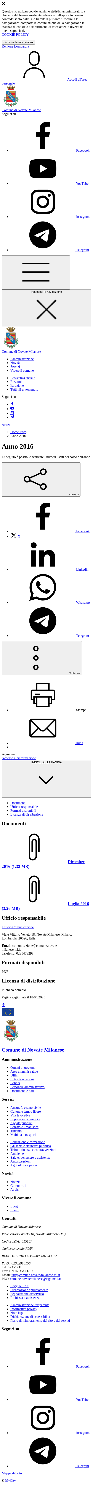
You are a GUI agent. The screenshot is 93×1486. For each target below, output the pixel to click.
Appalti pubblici (21, 1123)
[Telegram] (12, 417)
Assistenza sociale (22, 378)
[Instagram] (12, 413)
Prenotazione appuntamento (29, 1290)
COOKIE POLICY (15, 34)
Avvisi (14, 1189)
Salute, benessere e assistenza (30, 1157)
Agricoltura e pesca (23, 1165)
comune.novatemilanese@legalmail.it (35, 1279)
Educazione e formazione (27, 1142)
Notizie (15, 1182)
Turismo (16, 1131)
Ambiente (17, 1153)
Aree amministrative (24, 1071)
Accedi (6, 425)
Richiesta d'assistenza (25, 1298)
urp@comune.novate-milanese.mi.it (35, 1275)
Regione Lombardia (15, 46)
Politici (15, 1083)
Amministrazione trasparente (29, 1305)
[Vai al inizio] (3, 1005)
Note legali (17, 1313)
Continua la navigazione (18, 42)
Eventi (14, 1210)
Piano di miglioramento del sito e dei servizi (40, 1320)
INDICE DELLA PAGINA (46, 762)
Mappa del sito (12, 1473)
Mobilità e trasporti (23, 1134)
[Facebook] (12, 404)
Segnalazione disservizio (27, 1294)
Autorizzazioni (20, 1161)
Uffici (14, 1075)
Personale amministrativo (27, 1087)
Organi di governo (22, 1067)
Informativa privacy (23, 1309)
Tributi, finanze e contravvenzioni (33, 1150)
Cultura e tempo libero (25, 1111)
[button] (22, 359)
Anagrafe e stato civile (25, 1107)
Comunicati (18, 1185)
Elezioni (16, 381)
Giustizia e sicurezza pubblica (30, 1146)
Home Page (18, 432)
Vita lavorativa (20, 1115)
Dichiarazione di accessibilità (30, 1316)
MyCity (10, 1480)
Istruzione (17, 385)
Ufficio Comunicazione (18, 927)
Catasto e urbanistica (24, 1127)
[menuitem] (50, 531)
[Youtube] (12, 409)
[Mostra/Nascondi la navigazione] (36, 272)
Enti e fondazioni (22, 1079)
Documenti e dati (22, 1091)
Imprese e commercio (25, 1119)
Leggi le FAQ (19, 1286)
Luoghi (15, 1206)
